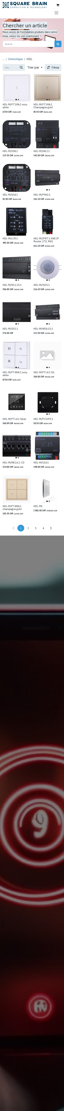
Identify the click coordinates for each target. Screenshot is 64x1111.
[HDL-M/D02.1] (17, 312)
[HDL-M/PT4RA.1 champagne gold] (17, 489)
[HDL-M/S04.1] (17, 178)
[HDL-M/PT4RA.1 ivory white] (17, 355)
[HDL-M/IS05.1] (47, 268)
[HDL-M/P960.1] (47, 178)
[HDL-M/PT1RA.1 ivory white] (17, 88)
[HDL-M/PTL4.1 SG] (47, 355)
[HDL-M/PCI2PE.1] (47, 402)
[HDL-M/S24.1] (47, 446)
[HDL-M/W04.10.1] (47, 312)
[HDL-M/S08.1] (17, 134)
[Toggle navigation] (56, 12)
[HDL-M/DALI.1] (47, 134)
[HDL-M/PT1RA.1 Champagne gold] (47, 88)
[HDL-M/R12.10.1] (17, 268)
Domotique (15, 59)
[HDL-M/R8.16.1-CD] (17, 446)
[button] (35, 67)
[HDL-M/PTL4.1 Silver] (17, 402)
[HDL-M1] (47, 489)
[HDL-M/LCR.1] (17, 222)
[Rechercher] (57, 44)
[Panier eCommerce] (57, 5)
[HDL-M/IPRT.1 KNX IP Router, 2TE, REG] (47, 222)
